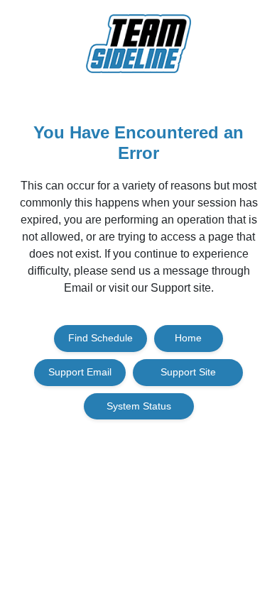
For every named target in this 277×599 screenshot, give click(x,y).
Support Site (188, 372)
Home (188, 338)
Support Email (80, 372)
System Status (139, 406)
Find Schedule (100, 338)
